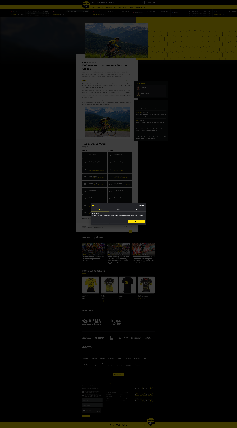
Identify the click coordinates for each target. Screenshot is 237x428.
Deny (101, 221)
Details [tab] (118, 209)
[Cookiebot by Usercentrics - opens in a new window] (139, 205)
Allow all (136, 221)
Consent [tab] (100, 209)
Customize (117, 221)
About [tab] (137, 209)
